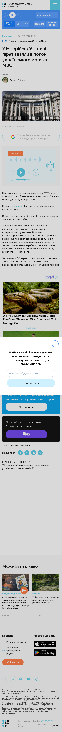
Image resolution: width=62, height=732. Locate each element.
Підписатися (31, 383)
